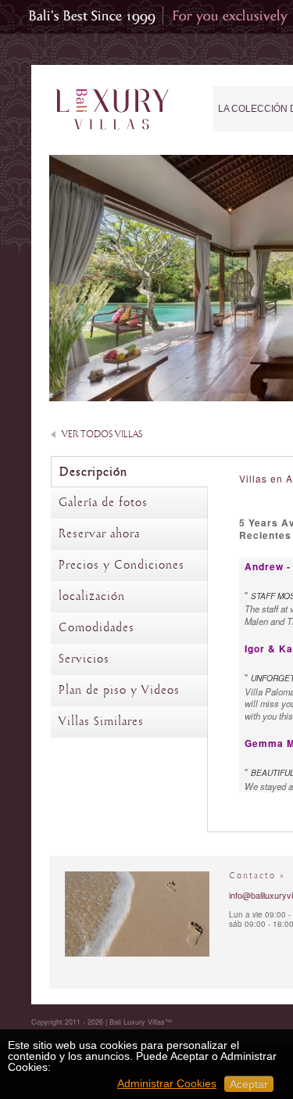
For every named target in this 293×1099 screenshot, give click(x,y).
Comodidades (96, 628)
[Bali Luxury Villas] (112, 110)
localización (92, 597)
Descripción (93, 472)
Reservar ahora (99, 534)
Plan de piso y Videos (119, 691)
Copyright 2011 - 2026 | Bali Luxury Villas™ (101, 1022)
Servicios (84, 659)
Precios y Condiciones (121, 565)
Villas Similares (101, 722)
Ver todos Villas (102, 434)
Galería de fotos (103, 503)
